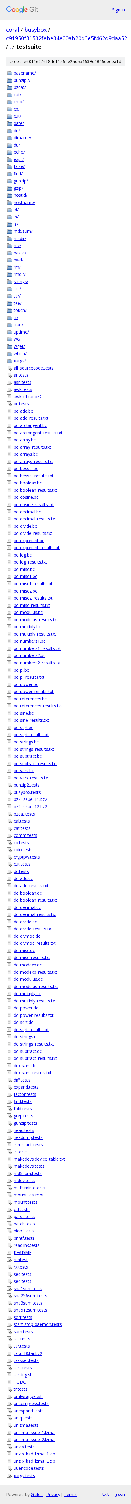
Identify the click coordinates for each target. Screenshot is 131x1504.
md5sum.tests (28, 1173)
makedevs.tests (29, 1166)
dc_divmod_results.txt (35, 943)
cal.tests (22, 821)
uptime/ (21, 332)
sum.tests (23, 1331)
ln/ (16, 217)
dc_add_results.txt (31, 886)
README (22, 1252)
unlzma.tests (26, 1425)
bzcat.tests (24, 814)
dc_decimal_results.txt (35, 914)
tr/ (16, 317)
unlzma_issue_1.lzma (34, 1432)
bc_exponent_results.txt (37, 547)
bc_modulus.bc (28, 612)
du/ (17, 145)
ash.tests (22, 382)
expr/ (19, 159)
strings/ (21, 281)
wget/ (19, 346)
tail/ (17, 289)
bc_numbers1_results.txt (37, 648)
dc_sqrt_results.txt (31, 1029)
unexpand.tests (29, 1411)
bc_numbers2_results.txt (37, 663)
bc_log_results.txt (30, 562)
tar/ (17, 296)
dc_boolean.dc (28, 893)
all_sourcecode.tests (34, 368)
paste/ (20, 253)
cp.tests (21, 842)
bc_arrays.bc (26, 454)
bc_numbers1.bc (29, 641)
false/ (19, 166)
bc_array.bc (25, 440)
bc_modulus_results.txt (36, 619)
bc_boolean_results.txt (35, 490)
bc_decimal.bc (27, 512)
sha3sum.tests (28, 1303)
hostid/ (20, 195)
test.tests (23, 1368)
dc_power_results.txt (34, 1015)
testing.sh (23, 1375)
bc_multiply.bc (27, 627)
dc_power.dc (26, 1008)
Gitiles (37, 1494)
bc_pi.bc (21, 670)
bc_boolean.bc (28, 483)
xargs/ (20, 360)
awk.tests (23, 389)
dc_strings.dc (26, 1036)
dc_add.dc (23, 878)
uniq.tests (23, 1418)
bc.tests (21, 404)
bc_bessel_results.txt (34, 476)
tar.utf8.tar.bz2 (28, 1353)
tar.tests (22, 1346)
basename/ (25, 73)
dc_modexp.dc (28, 965)
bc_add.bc (23, 411)
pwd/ (18, 260)
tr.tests (20, 1389)
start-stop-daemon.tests (38, 1324)
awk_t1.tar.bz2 (28, 397)
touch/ (20, 310)
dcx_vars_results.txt (32, 1072)
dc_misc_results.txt (32, 957)
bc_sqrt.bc (23, 727)
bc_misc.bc (24, 569)
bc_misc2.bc (25, 591)
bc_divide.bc (25, 526)
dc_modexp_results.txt (35, 972)
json (120, 1494)
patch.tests (24, 1224)
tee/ (18, 303)
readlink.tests (27, 1245)
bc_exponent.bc (29, 540)
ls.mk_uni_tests (28, 1145)
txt (105, 1494)
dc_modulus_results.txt (36, 986)
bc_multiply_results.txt (35, 634)
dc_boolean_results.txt (35, 900)
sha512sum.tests (30, 1310)
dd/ (17, 130)
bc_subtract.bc (28, 756)
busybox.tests (27, 792)
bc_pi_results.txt (29, 677)
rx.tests (21, 1267)
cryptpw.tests (27, 857)
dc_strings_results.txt (34, 1044)
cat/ (17, 94)
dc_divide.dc (25, 922)
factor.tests (25, 1094)
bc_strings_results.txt (34, 749)
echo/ (19, 152)
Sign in (118, 10)
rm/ (17, 267)
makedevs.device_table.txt (39, 1159)
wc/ (17, 339)
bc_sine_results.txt (31, 720)
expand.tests (26, 1087)
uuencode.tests (29, 1468)
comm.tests (25, 835)
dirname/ (22, 138)
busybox (35, 29)
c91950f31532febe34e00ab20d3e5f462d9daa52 (66, 38)
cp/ (17, 109)
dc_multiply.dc (27, 993)
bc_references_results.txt (38, 706)
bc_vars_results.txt (31, 778)
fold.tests (23, 1109)
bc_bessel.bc (26, 468)
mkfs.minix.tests (29, 1188)
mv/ (17, 245)
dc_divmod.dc (27, 936)
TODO (20, 1382)
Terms (70, 1494)
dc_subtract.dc (28, 1051)
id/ (16, 210)
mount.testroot (29, 1195)
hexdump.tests (28, 1137)
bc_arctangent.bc (30, 425)
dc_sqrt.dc (23, 1022)
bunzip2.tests (27, 785)
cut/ (17, 116)
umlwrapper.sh (28, 1396)
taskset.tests (26, 1360)
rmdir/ (20, 274)
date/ (19, 123)
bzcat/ (20, 87)
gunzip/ (21, 181)
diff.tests (22, 1080)
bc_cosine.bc (26, 497)
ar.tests (21, 375)
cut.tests (22, 864)
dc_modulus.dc (28, 979)
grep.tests (23, 1116)
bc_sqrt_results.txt (31, 734)
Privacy (53, 1494)
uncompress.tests (31, 1403)
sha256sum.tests (30, 1295)
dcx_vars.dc (25, 1065)
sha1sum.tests (28, 1288)
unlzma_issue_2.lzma (34, 1439)
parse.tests (24, 1216)
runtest (21, 1259)
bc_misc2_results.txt (33, 598)
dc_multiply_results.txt (35, 1001)
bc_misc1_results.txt (33, 583)
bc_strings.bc (26, 742)
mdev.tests (24, 1180)
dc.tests (21, 871)
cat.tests (22, 828)
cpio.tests (23, 849)
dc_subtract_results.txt (35, 1058)
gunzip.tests (25, 1123)
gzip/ (18, 188)
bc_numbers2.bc (29, 655)
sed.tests (22, 1274)
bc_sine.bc (24, 713)
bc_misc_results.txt (32, 605)
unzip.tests (24, 1447)
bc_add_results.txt (31, 418)
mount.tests (25, 1202)
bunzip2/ (22, 80)
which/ (20, 353)
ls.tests (20, 1152)
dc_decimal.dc (27, 907)
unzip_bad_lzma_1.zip (34, 1454)
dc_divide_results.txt (33, 929)
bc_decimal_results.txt (35, 519)
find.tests (23, 1101)
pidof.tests (24, 1231)
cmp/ (19, 101)
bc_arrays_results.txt (33, 461)
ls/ (16, 224)
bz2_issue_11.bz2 (30, 799)
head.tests (24, 1130)
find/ (18, 174)
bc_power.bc (26, 684)
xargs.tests (24, 1475)
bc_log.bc (23, 555)
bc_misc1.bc (25, 576)
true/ (18, 324)
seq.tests (22, 1281)
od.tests (22, 1209)
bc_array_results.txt (32, 447)
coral (12, 29)
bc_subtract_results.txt (35, 763)
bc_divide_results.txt (33, 533)
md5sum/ (23, 231)
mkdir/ (20, 238)
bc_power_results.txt (34, 691)
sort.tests (23, 1317)
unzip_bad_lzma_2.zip (34, 1461)
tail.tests (22, 1339)
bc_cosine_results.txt (34, 504)
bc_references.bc (30, 699)
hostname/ (24, 202)
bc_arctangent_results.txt (38, 433)
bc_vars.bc (24, 770)
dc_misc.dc (24, 950)
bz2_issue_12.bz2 (30, 806)
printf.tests (24, 1238)
